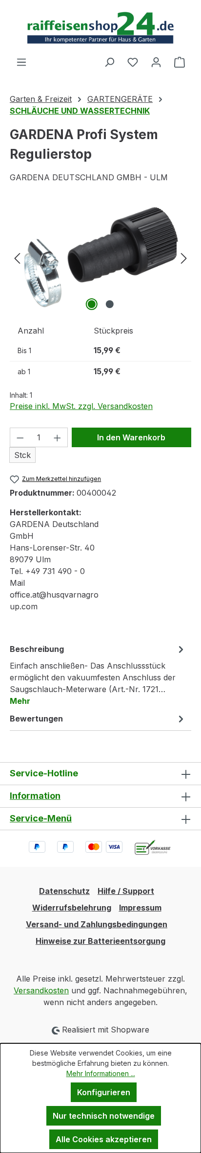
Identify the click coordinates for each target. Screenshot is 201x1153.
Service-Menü (41, 818)
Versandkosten (41, 990)
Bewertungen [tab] (36, 718)
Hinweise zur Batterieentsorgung (100, 941)
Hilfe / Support (126, 891)
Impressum (140, 908)
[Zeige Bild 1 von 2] (91, 304)
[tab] (98, 674)
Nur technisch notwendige (104, 1116)
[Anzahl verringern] (20, 437)
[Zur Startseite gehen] (100, 28)
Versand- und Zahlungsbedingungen (96, 924)
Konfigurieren (103, 1092)
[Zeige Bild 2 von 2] (109, 304)
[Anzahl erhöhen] (57, 437)
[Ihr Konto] (156, 62)
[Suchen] (109, 62)
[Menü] (21, 62)
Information (35, 796)
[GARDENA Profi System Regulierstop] (100, 258)
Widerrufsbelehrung (71, 908)
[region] (100, 258)
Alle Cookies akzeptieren (104, 1139)
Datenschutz (64, 891)
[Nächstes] (184, 258)
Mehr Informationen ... (100, 1073)
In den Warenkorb (131, 437)
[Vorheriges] (17, 258)
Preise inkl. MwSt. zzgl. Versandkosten (81, 406)
